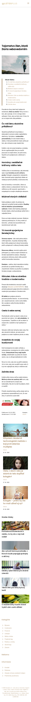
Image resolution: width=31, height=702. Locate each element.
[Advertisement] (15, 23)
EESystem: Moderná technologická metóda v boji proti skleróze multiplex (15, 442)
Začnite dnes (12, 104)
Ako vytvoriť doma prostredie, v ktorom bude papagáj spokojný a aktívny (15, 554)
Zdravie (24, 414)
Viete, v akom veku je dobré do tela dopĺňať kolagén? (13, 473)
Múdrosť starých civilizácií (16, 88)
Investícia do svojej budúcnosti (17, 102)
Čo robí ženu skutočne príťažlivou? (18, 82)
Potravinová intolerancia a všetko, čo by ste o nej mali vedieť (13, 534)
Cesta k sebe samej (14, 100)
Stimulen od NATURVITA (16, 287)
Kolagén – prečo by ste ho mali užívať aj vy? (14, 502)
